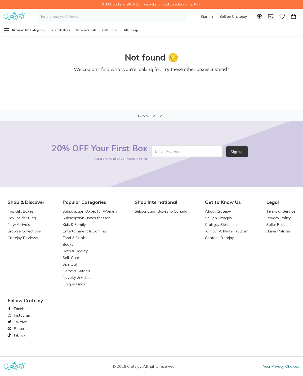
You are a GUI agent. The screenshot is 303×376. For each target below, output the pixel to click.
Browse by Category (28, 30)
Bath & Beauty (75, 251)
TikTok (17, 335)
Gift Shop (130, 30)
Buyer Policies (278, 231)
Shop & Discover (26, 202)
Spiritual (69, 264)
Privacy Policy (278, 217)
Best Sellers (60, 30)
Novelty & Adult (76, 277)
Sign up (237, 151)
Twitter (18, 321)
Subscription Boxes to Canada (161, 211)
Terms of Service (280, 211)
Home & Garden (76, 270)
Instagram (20, 315)
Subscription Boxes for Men (86, 217)
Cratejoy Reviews (23, 237)
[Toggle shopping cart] (293, 16)
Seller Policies (278, 224)
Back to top (151, 115)
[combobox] (112, 16)
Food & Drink (73, 237)
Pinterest (20, 328)
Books (67, 244)
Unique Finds (73, 284)
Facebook (20, 308)
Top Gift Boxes (21, 211)
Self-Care (70, 257)
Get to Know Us (223, 202)
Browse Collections (24, 231)
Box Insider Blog (22, 217)
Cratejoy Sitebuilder (222, 224)
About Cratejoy (218, 211)
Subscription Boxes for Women (89, 211)
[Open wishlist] (282, 16)
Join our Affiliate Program (226, 231)
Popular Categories (84, 202)
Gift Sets (109, 30)
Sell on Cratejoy (233, 16)
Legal (272, 202)
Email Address (167, 151)
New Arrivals (86, 30)
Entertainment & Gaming (84, 231)
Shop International (156, 202)
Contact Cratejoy (219, 237)
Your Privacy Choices (281, 366)
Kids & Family (74, 224)
